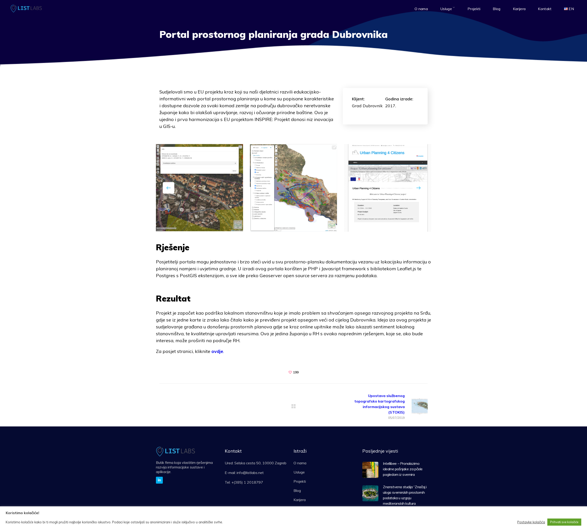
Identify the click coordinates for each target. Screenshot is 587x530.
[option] (199, 187)
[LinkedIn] (159, 480)
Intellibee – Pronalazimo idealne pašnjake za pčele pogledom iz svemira (403, 469)
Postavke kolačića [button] (531, 522)
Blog (297, 490)
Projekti (300, 481)
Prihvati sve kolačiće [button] (564, 522)
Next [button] (418, 188)
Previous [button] (168, 188)
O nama (300, 463)
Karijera (300, 499)
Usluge (299, 472)
